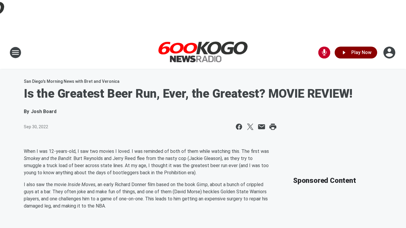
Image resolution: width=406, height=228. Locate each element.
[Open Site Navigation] (15, 52)
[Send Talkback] (324, 52)
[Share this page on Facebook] (239, 127)
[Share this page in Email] (261, 127)
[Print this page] (273, 127)
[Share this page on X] (250, 127)
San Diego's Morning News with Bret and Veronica (71, 81)
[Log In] (389, 52)
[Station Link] (203, 53)
